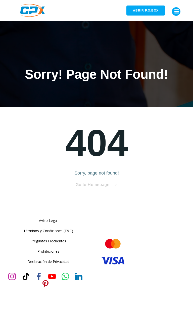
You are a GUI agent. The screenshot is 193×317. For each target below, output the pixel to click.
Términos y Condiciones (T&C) (48, 230)
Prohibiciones (48, 251)
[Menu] (176, 11)
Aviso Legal (48, 220)
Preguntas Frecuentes (48, 241)
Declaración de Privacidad (48, 261)
